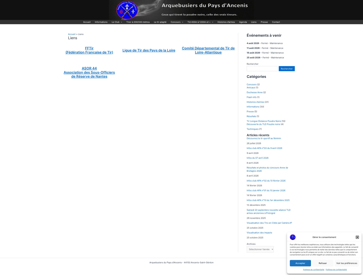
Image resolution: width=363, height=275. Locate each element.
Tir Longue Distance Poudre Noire (264, 121)
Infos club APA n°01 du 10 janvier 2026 (266, 190)
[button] (357, 237)
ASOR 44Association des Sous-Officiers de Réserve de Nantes (89, 72)
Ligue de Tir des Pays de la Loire (149, 50)
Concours (176, 22)
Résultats (251, 116)
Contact (276, 22)
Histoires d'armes (255, 102)
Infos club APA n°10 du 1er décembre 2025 (268, 200)
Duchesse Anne (255, 92)
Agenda (243, 22)
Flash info (252, 97)
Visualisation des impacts (259, 232)
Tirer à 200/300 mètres (138, 22)
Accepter (300, 263)
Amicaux (251, 87)
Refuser (323, 263)
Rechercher (252, 64)
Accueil (87, 22)
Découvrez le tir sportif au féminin (264, 138)
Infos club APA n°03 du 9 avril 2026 (264, 148)
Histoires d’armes (226, 22)
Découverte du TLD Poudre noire (263, 124)
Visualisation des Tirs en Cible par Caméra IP (269, 223)
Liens (254, 22)
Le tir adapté (160, 22)
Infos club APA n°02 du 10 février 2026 (266, 180)
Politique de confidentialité (313, 269)
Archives (251, 244)
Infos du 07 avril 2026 (257, 158)
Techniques (252, 129)
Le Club (115, 22)
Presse (264, 22)
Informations (101, 22)
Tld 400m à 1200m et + (199, 22)
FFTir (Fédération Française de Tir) (89, 50)
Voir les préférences (346, 263)
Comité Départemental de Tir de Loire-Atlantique (208, 50)
